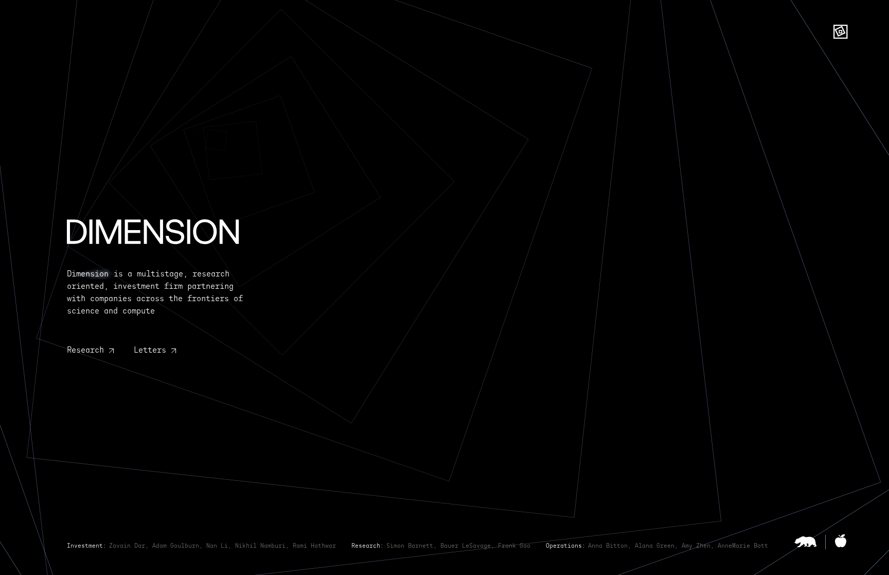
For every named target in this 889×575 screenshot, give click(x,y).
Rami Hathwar (314, 545)
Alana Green (654, 545)
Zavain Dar (127, 545)
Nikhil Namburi (260, 545)
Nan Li (217, 545)
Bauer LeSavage (465, 545)
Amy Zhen (696, 545)
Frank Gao (514, 545)
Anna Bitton (608, 545)
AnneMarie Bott (743, 545)
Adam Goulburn (175, 545)
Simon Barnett (409, 545)
